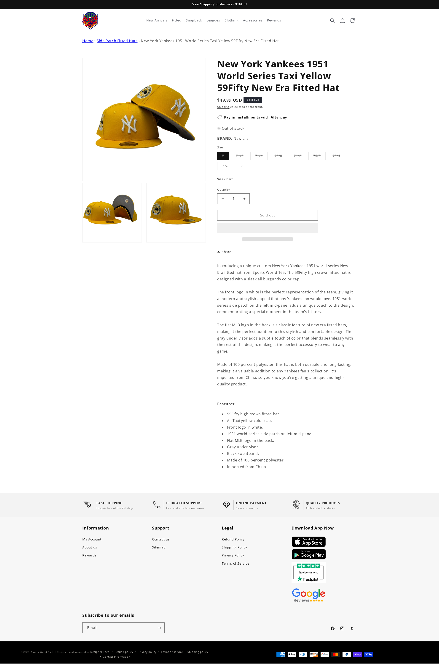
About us (89, 547)
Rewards (89, 555)
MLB (236, 324)
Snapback (194, 20)
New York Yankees (289, 265)
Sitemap (159, 547)
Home (87, 40)
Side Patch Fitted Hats (117, 40)
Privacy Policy (233, 555)
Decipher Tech (99, 651)
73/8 (281, 156)
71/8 (242, 156)
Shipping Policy (234, 547)
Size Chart (225, 179)
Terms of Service (235, 563)
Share (226, 252)
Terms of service (172, 651)
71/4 (261, 156)
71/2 (300, 156)
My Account (92, 539)
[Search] (332, 21)
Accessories (252, 20)
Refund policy (124, 651)
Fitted (177, 20)
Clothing (231, 20)
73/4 (339, 156)
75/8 (319, 156)
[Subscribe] (159, 627)
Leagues (213, 20)
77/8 (228, 166)
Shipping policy (197, 651)
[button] (267, 228)
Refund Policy (233, 539)
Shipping (223, 107)
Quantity (223, 189)
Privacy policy (147, 651)
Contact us (161, 539)
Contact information (116, 656)
